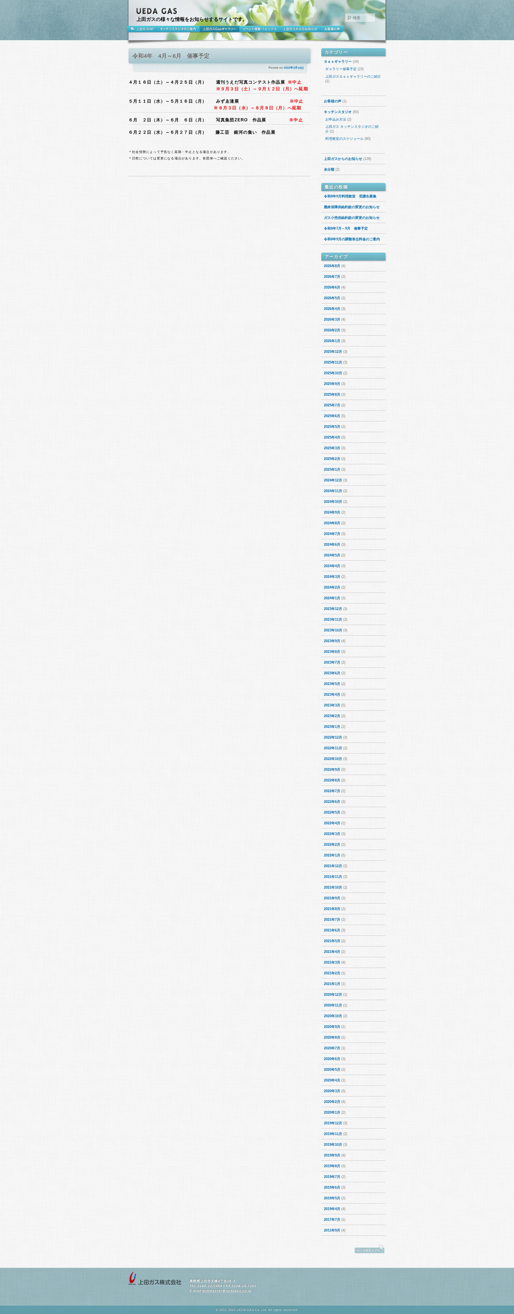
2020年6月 (332, 1059)
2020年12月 (333, 995)
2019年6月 (332, 1187)
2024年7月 (332, 534)
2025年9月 (332, 384)
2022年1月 (332, 855)
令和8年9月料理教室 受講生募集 (350, 196)
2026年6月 (332, 287)
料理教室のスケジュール (344, 139)
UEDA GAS (157, 11)
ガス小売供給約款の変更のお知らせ (352, 218)
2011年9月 (332, 1230)
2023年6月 (332, 673)
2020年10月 (333, 1016)
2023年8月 (332, 652)
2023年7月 (332, 662)
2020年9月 (332, 1027)
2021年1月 (332, 984)
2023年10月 (333, 630)
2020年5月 (332, 1070)
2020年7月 (332, 1048)
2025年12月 (333, 352)
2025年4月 (332, 437)
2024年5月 (332, 555)
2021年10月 (333, 887)
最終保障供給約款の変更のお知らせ (352, 207)
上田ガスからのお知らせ (300, 29)
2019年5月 (332, 1198)
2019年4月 (332, 1209)
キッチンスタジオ (338, 112)
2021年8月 (332, 909)
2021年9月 (332, 898)
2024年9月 (332, 512)
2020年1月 (332, 1112)
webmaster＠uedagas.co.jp (226, 1291)
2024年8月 (332, 523)
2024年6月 (332, 544)
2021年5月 (332, 941)
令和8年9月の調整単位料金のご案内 (352, 239)
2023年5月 (332, 684)
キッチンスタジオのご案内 (178, 29)
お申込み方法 (335, 119)
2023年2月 (332, 716)
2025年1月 (332, 469)
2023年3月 (332, 705)
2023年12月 (333, 609)
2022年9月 (332, 770)
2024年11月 (333, 491)
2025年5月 (332, 427)
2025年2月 (332, 459)
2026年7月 (332, 277)
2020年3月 (332, 1091)
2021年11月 (333, 877)
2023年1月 (332, 727)
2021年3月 (332, 962)
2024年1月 (332, 598)
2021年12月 (333, 866)
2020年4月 (332, 1080)
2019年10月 (333, 1145)
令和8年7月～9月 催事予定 (346, 228)
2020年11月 (333, 1005)
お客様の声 (332, 29)
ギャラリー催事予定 (341, 69)
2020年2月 (332, 1102)
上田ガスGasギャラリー (219, 29)
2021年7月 (332, 920)
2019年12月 (333, 1123)
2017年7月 (332, 1220)
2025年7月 (332, 405)
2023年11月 (333, 619)
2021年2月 (332, 973)
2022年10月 (333, 759)
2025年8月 (332, 394)
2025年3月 (332, 448)
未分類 (329, 169)
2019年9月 (332, 1155)
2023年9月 (332, 641)
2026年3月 (332, 319)
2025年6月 (332, 416)
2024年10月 (333, 502)
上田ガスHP (142, 29)
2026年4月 (332, 309)
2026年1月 (332, 341)
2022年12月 (333, 737)
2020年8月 (332, 1037)
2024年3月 (332, 577)
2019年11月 (333, 1134)
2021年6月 (332, 930)
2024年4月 (332, 566)
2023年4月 (332, 694)
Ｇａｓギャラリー (338, 61)
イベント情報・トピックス (259, 29)
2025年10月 (333, 373)
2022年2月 (332, 845)
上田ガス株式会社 (155, 1278)
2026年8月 (332, 266)
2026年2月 (332, 330)
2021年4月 (332, 952)
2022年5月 (332, 812)
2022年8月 (332, 780)
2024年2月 (332, 587)
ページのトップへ (369, 1249)
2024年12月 (333, 480)
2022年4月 (332, 823)
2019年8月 (332, 1166)
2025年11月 (333, 362)
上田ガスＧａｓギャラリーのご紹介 (353, 76)
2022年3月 (332, 834)
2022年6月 (332, 802)
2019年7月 (332, 1177)
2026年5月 (332, 298)
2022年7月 (332, 791)
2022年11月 (333, 748)
